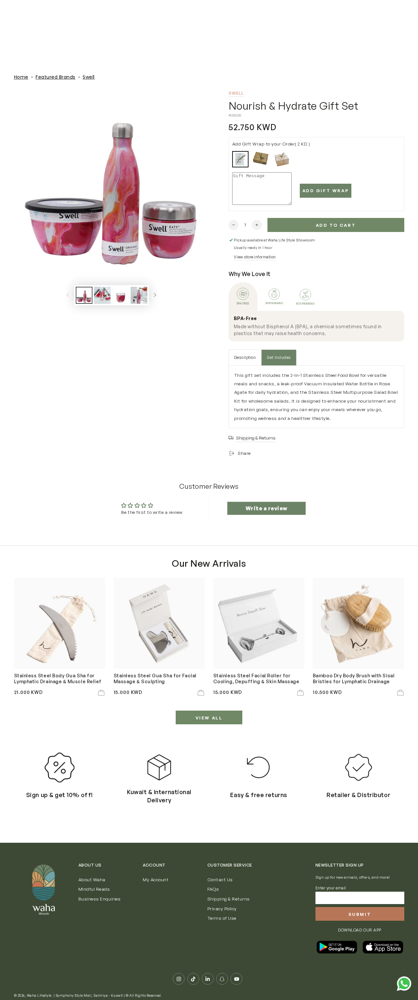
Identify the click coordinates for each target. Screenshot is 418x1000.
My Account (156, 879)
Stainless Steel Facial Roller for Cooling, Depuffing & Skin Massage (256, 678)
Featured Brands (55, 77)
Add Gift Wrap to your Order (271, 143)
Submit (359, 914)
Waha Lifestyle (39, 995)
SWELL (236, 93)
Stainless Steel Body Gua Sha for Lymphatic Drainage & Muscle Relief (58, 678)
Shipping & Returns (228, 898)
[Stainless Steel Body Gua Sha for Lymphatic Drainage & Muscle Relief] (59, 623)
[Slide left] (68, 295)
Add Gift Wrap (325, 190)
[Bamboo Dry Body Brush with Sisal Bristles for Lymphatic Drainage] (358, 623)
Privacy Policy (222, 908)
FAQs (213, 889)
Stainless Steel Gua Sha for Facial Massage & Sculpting (155, 678)
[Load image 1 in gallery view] (84, 295)
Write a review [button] (266, 508)
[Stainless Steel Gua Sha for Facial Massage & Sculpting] (159, 623)
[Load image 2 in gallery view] (102, 295)
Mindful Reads (94, 889)
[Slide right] (155, 295)
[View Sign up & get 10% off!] (59, 767)
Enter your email (330, 887)
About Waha (91, 879)
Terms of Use (221, 918)
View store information (255, 256)
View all (209, 717)
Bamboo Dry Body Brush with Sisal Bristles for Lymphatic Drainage (353, 678)
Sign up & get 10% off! (59, 794)
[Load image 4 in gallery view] (139, 295)
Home (21, 77)
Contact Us (220, 879)
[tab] (243, 296)
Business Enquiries (99, 898)
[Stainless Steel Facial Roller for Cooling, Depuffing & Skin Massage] (259, 623)
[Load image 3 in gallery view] (120, 295)
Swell (89, 77)
